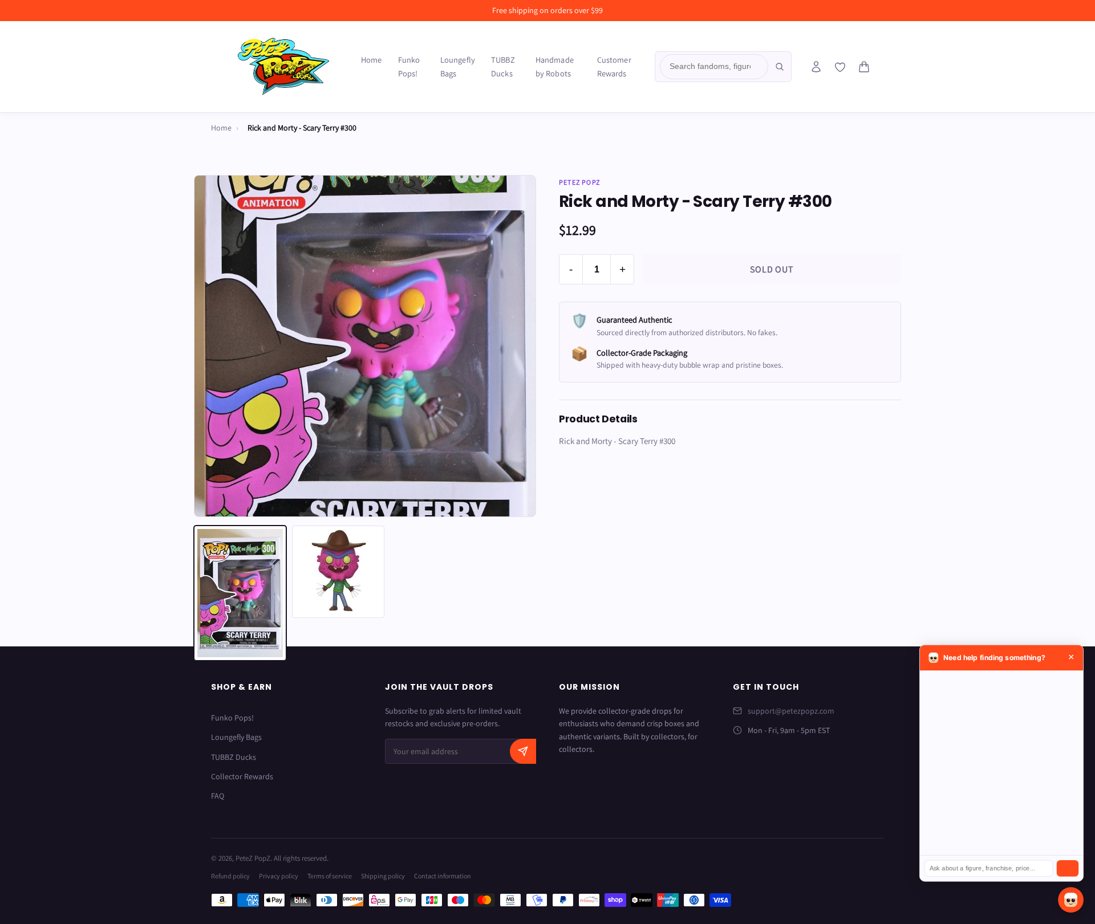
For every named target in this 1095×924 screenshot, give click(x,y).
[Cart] (864, 66)
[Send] (1067, 868)
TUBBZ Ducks (503, 66)
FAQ (217, 796)
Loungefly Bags (457, 66)
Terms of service (329, 876)
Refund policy (230, 876)
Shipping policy (383, 876)
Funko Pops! (409, 66)
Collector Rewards (242, 776)
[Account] (816, 66)
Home (371, 59)
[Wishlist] (840, 67)
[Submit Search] (779, 67)
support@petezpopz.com (791, 711)
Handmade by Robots (555, 66)
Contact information (442, 876)
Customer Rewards (614, 66)
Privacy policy (278, 876)
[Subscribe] (523, 751)
